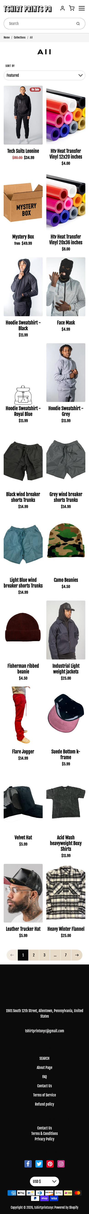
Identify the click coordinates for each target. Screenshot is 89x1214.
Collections (20, 37)
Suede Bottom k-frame (65, 754)
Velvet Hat (23, 837)
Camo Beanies (66, 580)
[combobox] (38, 23)
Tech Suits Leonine (23, 151)
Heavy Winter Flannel (65, 929)
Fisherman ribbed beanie (23, 669)
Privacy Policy (44, 1139)
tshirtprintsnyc (44, 980)
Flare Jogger (23, 752)
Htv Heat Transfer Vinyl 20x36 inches (65, 239)
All (31, 37)
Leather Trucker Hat (23, 929)
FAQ (44, 1076)
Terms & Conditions (44, 1133)
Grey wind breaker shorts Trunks (66, 497)
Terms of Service (44, 1095)
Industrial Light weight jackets (65, 669)
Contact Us (44, 1086)
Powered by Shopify (66, 1207)
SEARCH (44, 1058)
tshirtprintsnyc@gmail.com (44, 1031)
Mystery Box (23, 237)
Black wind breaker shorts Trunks (23, 497)
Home (7, 37)
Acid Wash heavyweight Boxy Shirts (66, 843)
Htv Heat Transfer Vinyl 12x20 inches (66, 154)
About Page (44, 1067)
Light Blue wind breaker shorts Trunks (23, 583)
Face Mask (66, 323)
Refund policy (44, 1104)
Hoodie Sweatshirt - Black (23, 325)
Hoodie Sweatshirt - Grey (66, 411)
